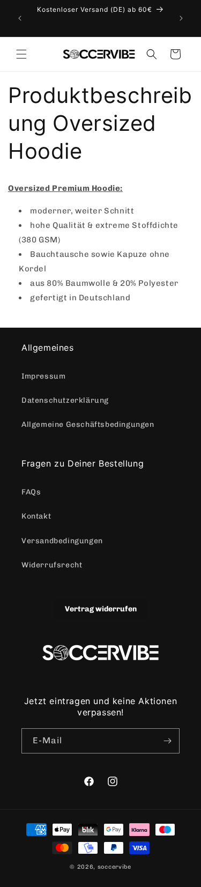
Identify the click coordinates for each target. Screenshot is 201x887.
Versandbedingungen (62, 540)
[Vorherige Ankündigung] (20, 18)
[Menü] (21, 54)
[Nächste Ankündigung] (181, 18)
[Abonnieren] (167, 740)
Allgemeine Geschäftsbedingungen (87, 424)
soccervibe (114, 866)
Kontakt (36, 516)
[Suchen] (151, 54)
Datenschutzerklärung (65, 400)
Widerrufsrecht (51, 565)
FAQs (31, 492)
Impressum (43, 376)
